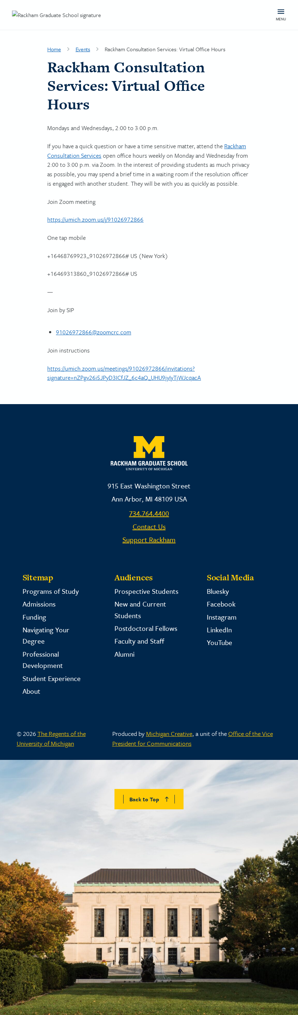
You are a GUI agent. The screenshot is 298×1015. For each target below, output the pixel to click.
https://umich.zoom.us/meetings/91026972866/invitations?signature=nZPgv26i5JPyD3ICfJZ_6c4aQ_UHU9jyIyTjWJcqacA (124, 373)
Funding (34, 617)
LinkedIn (219, 630)
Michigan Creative (169, 733)
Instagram (222, 617)
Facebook (221, 604)
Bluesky (218, 591)
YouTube (219, 642)
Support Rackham (149, 539)
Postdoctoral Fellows (145, 628)
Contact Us (149, 526)
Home (54, 49)
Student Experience (52, 678)
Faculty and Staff (139, 641)
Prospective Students (146, 591)
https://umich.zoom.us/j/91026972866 (95, 219)
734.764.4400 (149, 513)
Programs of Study (51, 591)
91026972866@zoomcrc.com (93, 332)
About (31, 691)
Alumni (124, 654)
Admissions (39, 604)
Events (83, 49)
